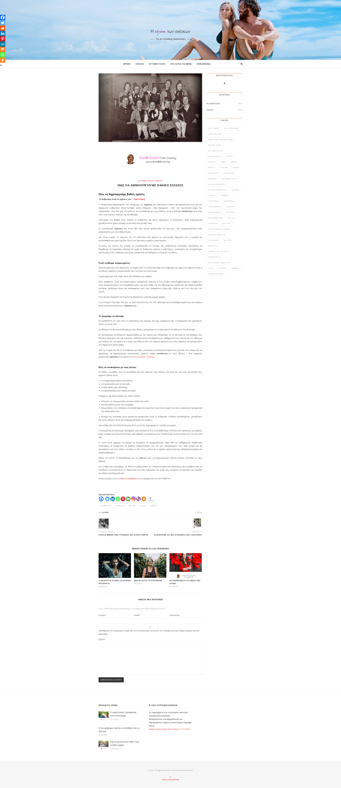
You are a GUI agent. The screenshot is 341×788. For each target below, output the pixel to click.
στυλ (210, 268)
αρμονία (212, 179)
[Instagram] (133, 499)
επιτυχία (230, 212)
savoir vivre (214, 145)
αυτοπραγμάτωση (217, 190)
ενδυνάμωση (215, 207)
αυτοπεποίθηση (216, 184)
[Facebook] (101, 499)
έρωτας (224, 167)
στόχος (222, 268)
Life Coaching (231, 128)
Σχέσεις (140, 64)
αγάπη (236, 167)
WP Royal (189, 770)
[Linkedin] (112, 499)
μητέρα (228, 240)
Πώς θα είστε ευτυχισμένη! (148, 581)
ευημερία (213, 223)
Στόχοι (229, 156)
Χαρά (223, 162)
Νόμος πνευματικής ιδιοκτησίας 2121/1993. (169, 729)
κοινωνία (142, 505)
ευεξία (231, 218)
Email (137, 615)
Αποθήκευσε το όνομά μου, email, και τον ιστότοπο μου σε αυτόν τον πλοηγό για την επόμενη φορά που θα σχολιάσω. (149, 632)
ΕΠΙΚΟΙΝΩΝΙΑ (204, 64)
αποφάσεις (213, 173)
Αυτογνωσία (214, 156)
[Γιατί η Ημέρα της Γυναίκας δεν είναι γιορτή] (104, 524)
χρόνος (235, 268)
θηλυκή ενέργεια (216, 235)
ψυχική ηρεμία (215, 274)
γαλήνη (235, 190)
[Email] (128, 499)
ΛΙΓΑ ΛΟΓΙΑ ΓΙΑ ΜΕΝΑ (181, 64)
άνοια (234, 162)
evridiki (105, 512)
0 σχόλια (198, 512)
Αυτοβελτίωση (157, 64)
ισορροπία (213, 240)
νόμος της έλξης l (218, 251)
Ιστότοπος (175, 615)
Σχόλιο (102, 639)
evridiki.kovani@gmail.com (129, 478)
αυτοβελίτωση (229, 179)
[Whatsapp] (117, 499)
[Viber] (138, 499)
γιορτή (211, 195)
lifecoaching (215, 134)
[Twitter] (107, 499)
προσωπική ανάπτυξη (219, 263)
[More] (143, 499)
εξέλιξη (230, 207)
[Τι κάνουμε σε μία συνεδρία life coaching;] (197, 524)
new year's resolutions (221, 140)
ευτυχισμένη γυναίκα (219, 229)
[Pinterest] (123, 499)
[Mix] (2, 49)
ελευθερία (229, 201)
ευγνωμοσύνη (215, 218)
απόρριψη (229, 173)
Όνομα (103, 615)
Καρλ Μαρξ (139, 199)
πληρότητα (214, 257)
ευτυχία (132, 505)
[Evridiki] (170, 27)
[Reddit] (2, 28)
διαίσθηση (213, 201)
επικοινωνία (120, 505)
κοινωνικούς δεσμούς (144, 356)
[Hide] (1, 65)
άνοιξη (212, 167)
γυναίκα (224, 195)
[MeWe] (2, 44)
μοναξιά (212, 246)
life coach (213, 128)
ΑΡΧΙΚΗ (127, 64)
